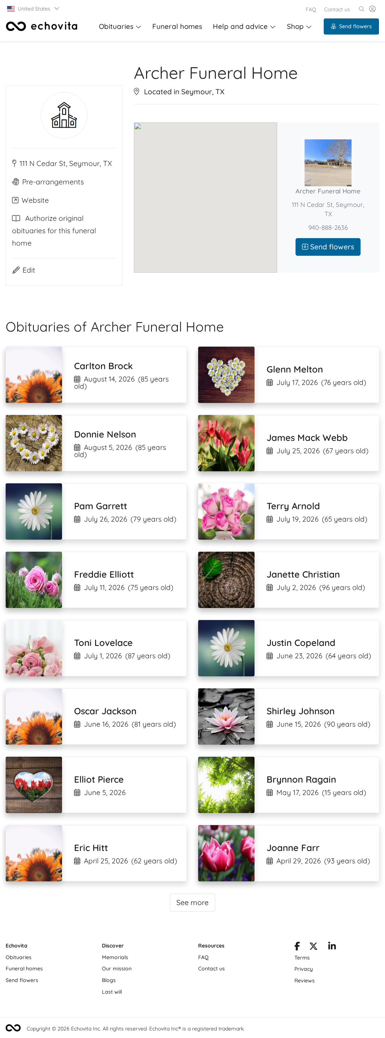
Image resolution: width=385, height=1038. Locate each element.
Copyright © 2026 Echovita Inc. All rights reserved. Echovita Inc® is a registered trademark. (136, 1028)
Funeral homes (177, 26)
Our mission (117, 968)
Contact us (337, 9)
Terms (302, 957)
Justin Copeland (301, 642)
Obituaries (116, 26)
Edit (29, 270)
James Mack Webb (307, 437)
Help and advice (240, 26)
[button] (33, 8)
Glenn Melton (295, 369)
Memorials (115, 957)
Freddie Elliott (104, 574)
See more (192, 902)
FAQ (311, 9)
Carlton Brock (103, 365)
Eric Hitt (91, 847)
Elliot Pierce (99, 779)
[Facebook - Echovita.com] (297, 947)
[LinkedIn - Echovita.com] (332, 947)
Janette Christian (303, 574)
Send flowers (355, 26)
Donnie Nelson (105, 434)
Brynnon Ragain (301, 779)
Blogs (109, 980)
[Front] (41, 26)
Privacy (303, 969)
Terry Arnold (293, 505)
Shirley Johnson (301, 711)
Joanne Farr (293, 847)
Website (35, 200)
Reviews (304, 980)
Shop (295, 26)
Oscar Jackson (105, 711)
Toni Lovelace (103, 642)
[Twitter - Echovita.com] (313, 947)
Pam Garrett (100, 505)
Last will (112, 991)
